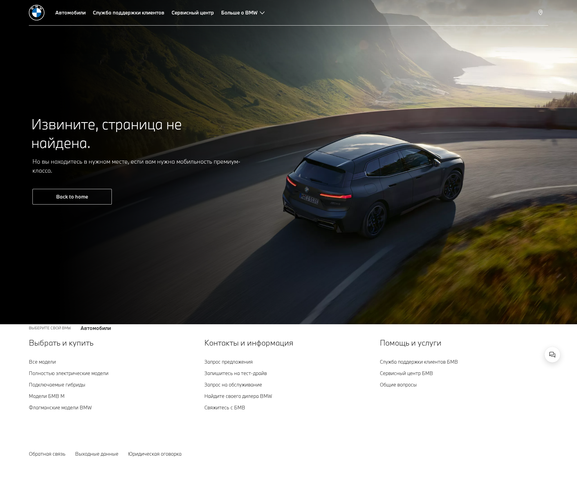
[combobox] (552, 354)
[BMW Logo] (36, 12)
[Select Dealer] (541, 12)
